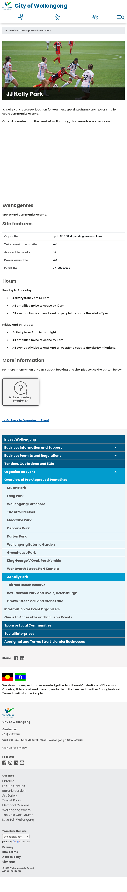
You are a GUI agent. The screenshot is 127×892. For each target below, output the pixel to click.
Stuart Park (16, 488)
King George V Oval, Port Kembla (34, 560)
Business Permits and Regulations (32, 455)
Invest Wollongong (20, 439)
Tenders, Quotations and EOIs (29, 463)
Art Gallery (10, 795)
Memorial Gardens (15, 805)
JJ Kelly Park (17, 577)
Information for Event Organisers (32, 609)
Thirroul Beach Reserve (26, 585)
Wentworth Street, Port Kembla (33, 568)
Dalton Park (17, 536)
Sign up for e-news (14, 747)
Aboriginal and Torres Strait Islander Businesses (44, 641)
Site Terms (10, 852)
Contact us (9, 729)
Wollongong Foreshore (26, 504)
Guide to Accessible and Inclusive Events (38, 617)
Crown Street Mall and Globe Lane (35, 601)
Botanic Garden (14, 791)
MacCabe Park (19, 520)
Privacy (7, 847)
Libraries (8, 781)
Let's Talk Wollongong (18, 820)
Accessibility (11, 857)
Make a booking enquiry (20, 399)
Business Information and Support (33, 447)
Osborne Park (18, 528)
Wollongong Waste (16, 810)
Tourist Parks (11, 800)
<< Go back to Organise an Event (25, 420)
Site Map (8, 862)
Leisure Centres (13, 786)
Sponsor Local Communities (27, 625)
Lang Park (15, 496)
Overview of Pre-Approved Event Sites (29, 30)
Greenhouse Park (21, 552)
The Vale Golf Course (17, 815)
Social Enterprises (19, 633)
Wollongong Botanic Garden (31, 544)
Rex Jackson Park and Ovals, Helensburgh (42, 593)
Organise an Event (19, 471)
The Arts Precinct (21, 512)
